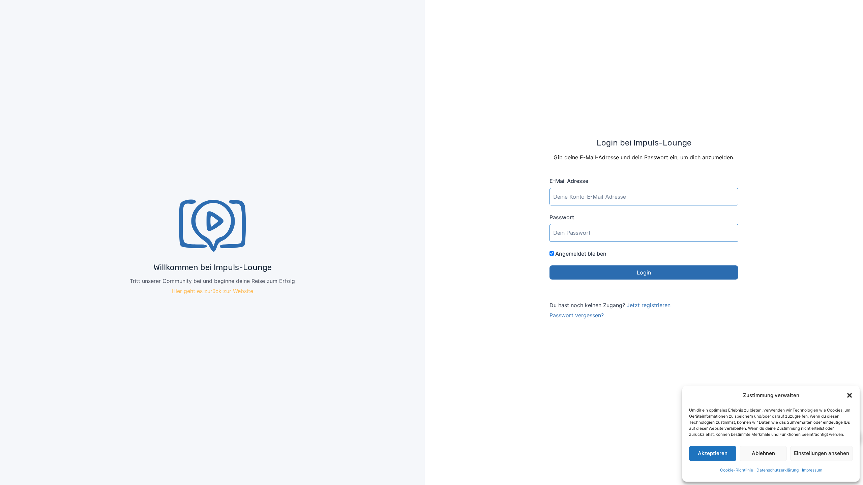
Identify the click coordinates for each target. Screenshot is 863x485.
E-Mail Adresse (568, 180)
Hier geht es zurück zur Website (212, 291)
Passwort (561, 217)
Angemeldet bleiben (580, 253)
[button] (849, 395)
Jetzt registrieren (649, 305)
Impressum (812, 470)
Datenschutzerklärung (777, 470)
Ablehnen (763, 453)
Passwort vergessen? (576, 315)
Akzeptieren (712, 453)
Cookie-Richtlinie (736, 470)
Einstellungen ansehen (821, 453)
